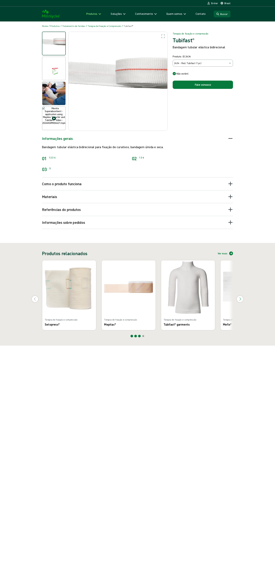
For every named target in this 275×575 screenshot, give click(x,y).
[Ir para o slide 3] (139, 336)
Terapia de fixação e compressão (190, 33)
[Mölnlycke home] (51, 14)
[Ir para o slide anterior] (35, 299)
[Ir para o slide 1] (131, 336)
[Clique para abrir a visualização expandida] (118, 81)
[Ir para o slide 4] (143, 336)
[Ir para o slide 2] (135, 336)
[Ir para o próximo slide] (240, 299)
